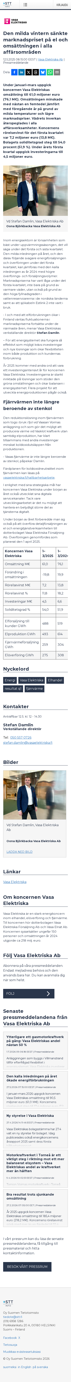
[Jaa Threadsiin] (36, 72)
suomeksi (9, 1367)
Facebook (10, 1338)
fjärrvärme (34, 689)
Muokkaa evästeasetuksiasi (22, 1352)
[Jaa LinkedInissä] (21, 72)
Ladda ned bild (20, 852)
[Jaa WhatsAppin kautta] (50, 72)
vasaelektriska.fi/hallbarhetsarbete (29, 477)
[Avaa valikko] (26, 4)
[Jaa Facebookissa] (14, 72)
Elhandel (55, 680)
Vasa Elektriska (31, 680)
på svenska (40, 1367)
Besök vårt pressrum (27, 1267)
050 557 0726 (20, 737)
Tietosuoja (10, 1345)
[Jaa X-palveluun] (28, 72)
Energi (10, 680)
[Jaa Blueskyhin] (43, 72)
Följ (10, 993)
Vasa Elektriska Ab (50, 59)
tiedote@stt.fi (12, 1317)
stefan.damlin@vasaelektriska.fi (27, 743)
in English (24, 1367)
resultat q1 (13, 689)
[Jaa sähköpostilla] (57, 72)
